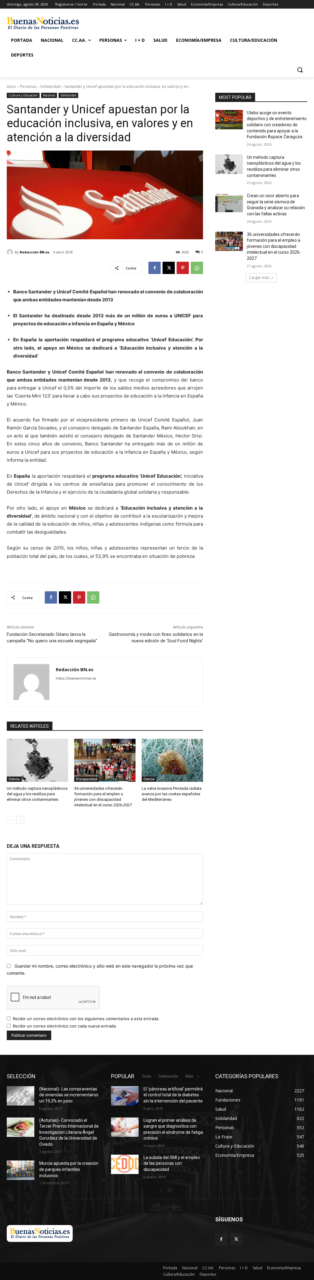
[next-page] (20, 820)
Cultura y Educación (23, 95)
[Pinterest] (183, 268)
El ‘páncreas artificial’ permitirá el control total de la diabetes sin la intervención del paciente (173, 1094)
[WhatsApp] (197, 268)
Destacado (168, 1076)
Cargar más (259, 277)
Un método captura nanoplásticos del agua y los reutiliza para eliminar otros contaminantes (37, 794)
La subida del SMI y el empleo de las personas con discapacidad (172, 1163)
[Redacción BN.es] (11, 252)
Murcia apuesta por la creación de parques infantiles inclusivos (68, 1169)
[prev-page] (10, 820)
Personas (28, 86)
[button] (300, 69)
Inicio (11, 86)
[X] (169, 268)
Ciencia (14, 779)
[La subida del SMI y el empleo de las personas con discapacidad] (125, 1164)
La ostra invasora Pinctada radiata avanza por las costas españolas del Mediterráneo (171, 794)
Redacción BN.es (34, 252)
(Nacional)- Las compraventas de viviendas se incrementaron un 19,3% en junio (68, 1094)
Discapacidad (86, 779)
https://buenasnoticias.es (76, 678)
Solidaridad (50, 86)
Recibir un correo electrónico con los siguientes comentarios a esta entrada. (86, 1018)
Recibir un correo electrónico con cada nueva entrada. (65, 1026)
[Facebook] (154, 268)
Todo (146, 1076)
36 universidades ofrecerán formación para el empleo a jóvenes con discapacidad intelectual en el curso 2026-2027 (274, 246)
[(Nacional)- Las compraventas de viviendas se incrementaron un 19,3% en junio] (20, 1096)
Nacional (49, 95)
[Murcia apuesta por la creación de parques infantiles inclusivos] (20, 1170)
